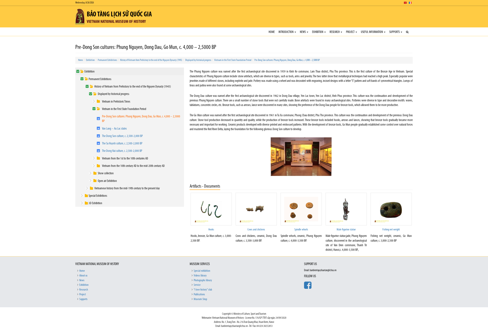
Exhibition (318, 32)
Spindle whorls (301, 229)
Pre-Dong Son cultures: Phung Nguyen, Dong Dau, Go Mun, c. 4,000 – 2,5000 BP (287, 60)
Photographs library (203, 280)
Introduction (286, 32)
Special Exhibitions (98, 195)
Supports (394, 32)
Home (272, 32)
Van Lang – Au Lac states (114, 128)
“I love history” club (203, 289)
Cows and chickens (256, 229)
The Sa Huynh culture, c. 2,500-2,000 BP (122, 143)
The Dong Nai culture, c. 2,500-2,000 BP (122, 151)
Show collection (106, 173)
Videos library (200, 275)
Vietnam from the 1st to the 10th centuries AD (125, 158)
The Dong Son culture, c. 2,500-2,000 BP (122, 136)
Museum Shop (200, 299)
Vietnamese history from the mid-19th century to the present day (127, 188)
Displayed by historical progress (198, 60)
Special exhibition (202, 270)
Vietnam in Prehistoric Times (116, 101)
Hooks (211, 229)
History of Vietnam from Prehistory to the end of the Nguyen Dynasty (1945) (151, 60)
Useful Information (372, 32)
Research (335, 32)
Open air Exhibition (107, 181)
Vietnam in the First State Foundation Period (232, 60)
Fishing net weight (391, 229)
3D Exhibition (95, 203)
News (303, 32)
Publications (199, 294)
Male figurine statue (346, 229)
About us (83, 275)
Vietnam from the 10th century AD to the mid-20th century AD (133, 166)
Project (350, 32)
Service (197, 285)
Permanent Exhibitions (107, 60)
